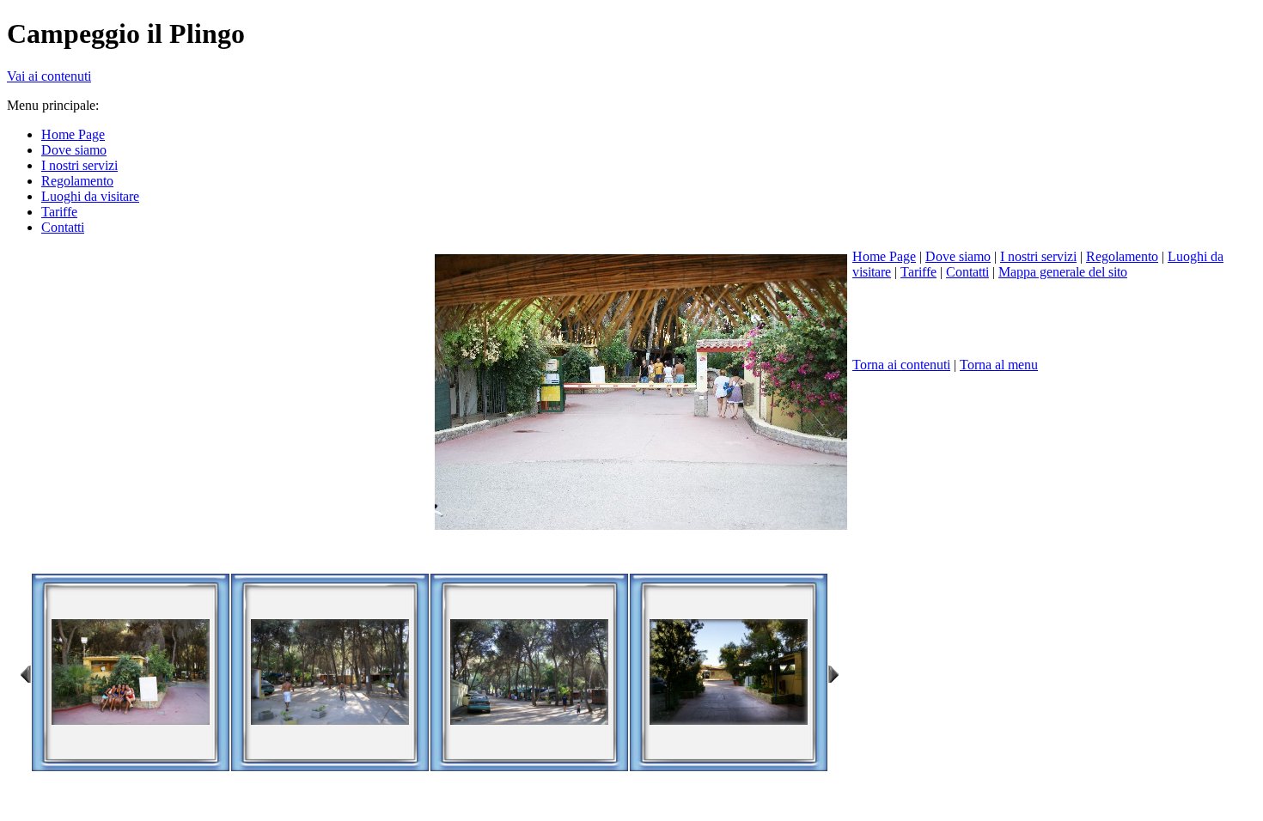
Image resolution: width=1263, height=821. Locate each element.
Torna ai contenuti (901, 364)
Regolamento (1122, 256)
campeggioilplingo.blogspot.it (253, 553)
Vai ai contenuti (49, 76)
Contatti (967, 272)
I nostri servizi (1038, 256)
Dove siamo (958, 256)
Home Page (884, 256)
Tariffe (918, 272)
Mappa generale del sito (1062, 272)
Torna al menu (999, 364)
